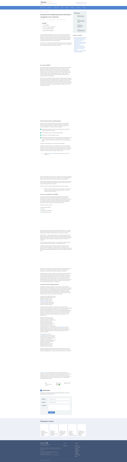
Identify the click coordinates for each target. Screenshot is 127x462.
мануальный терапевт (51, 153)
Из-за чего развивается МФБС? (48, 28)
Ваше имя (43, 399)
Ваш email (43, 402)
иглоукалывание (43, 335)
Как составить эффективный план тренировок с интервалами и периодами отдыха (80, 40)
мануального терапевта (44, 301)
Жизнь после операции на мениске (80, 37)
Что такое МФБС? (46, 25)
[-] (58, 384)
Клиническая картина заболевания (49, 26)
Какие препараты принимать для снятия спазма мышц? (80, 26)
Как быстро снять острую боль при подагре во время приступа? (81, 21)
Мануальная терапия (43, 372)
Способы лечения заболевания (48, 30)
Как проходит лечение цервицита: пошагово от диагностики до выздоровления (80, 43)
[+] (59, 384)
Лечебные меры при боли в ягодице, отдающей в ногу (81, 30)
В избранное (49, 1)
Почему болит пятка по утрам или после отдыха (80, 16)
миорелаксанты (63, 327)
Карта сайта (65, 445)
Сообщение (44, 405)
